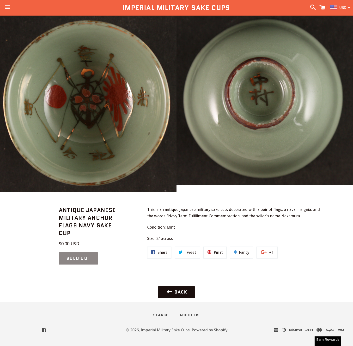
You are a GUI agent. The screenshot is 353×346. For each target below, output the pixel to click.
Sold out (78, 258)
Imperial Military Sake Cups (176, 7)
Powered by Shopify (209, 330)
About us (189, 315)
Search (161, 315)
